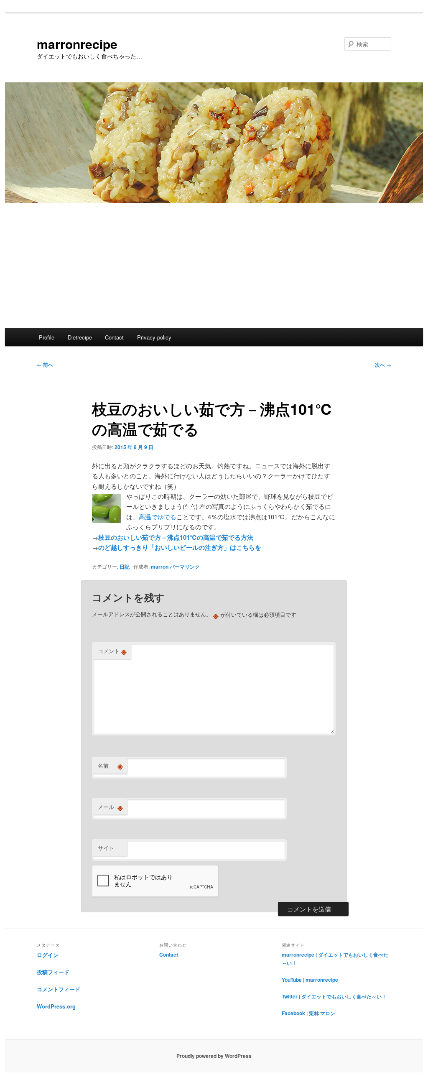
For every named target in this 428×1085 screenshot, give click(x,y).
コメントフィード (58, 989)
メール (110, 807)
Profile (46, 337)
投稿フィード (53, 972)
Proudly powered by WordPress (214, 1055)
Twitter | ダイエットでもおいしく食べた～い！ (334, 996)
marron (159, 566)
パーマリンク (185, 566)
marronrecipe (77, 44)
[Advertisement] (214, 265)
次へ (383, 364)
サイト (106, 848)
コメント (112, 651)
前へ (45, 364)
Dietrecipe (80, 337)
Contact (114, 337)
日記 (125, 566)
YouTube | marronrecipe (310, 979)
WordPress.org (56, 1006)
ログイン (48, 955)
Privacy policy (154, 337)
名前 (110, 765)
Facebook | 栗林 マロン (308, 1013)
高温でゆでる (157, 516)
